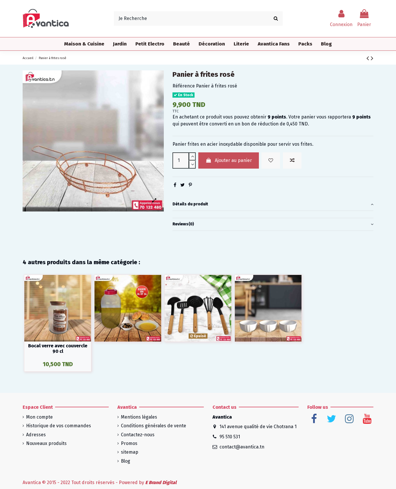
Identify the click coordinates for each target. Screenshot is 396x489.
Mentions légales (139, 417)
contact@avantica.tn (241, 447)
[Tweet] (182, 185)
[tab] (272, 204)
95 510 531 (229, 436)
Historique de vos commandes (58, 425)
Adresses (36, 434)
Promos (129, 443)
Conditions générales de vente (153, 425)
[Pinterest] (190, 185)
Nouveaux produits (46, 443)
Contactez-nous (138, 434)
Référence (183, 86)
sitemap (129, 452)
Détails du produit (190, 204)
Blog (125, 461)
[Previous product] (368, 58)
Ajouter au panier (233, 160)
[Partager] (175, 185)
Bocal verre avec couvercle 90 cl (57, 348)
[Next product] (372, 58)
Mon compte (39, 417)
